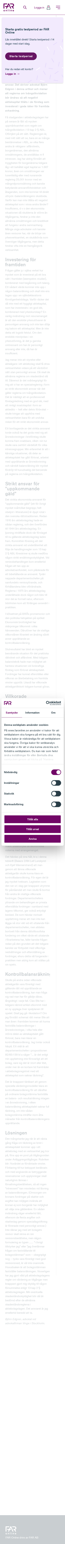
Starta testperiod (21, 56)
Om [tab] (53, 712)
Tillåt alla (32, 819)
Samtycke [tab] (12, 712)
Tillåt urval (32, 829)
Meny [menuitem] (58, 7)
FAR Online (9, 7)
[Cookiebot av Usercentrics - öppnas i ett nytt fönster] (46, 703)
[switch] (56, 783)
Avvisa (33, 838)
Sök (25, 7)
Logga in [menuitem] (39, 7)
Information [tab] (32, 712)
